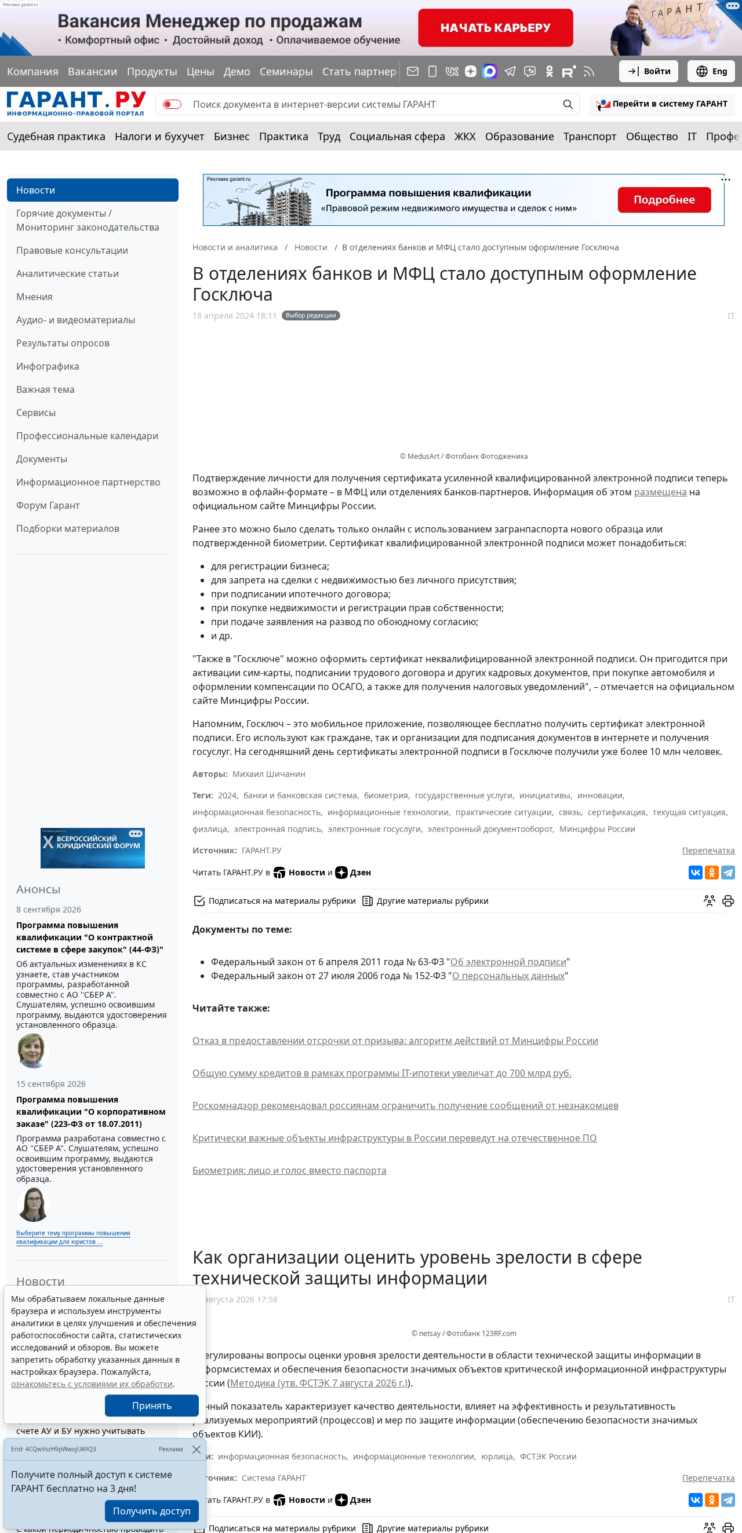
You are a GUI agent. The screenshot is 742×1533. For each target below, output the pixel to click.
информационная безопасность (256, 811)
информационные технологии (388, 811)
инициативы (544, 795)
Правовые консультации (72, 250)
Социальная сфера (397, 136)
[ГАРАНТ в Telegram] (510, 71)
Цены (200, 71)
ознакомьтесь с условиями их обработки (92, 1383)
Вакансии (93, 71)
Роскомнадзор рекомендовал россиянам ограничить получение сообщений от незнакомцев (405, 1105)
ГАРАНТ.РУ (262, 850)
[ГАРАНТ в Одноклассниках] (549, 71)
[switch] (172, 104)
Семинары (286, 71)
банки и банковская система (300, 795)
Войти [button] (657, 70)
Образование (519, 136)
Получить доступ (152, 1511)
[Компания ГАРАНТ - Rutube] (569, 71)
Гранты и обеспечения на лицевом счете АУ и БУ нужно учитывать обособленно (86, 1430)
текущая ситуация (689, 811)
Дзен (360, 872)
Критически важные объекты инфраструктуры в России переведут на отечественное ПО (394, 1138)
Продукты (152, 71)
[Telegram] (728, 872)
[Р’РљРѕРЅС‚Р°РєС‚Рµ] (696, 872)
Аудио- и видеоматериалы (75, 319)
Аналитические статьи (67, 273)
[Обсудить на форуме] (709, 901)
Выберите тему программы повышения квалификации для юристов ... (73, 1237)
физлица (209, 828)
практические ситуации (504, 811)
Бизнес (232, 136)
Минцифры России (597, 828)
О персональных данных (508, 975)
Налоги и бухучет (160, 136)
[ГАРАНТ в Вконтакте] (452, 71)
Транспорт (590, 136)
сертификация (617, 811)
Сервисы (36, 412)
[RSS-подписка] (589, 71)
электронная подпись (277, 828)
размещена (660, 492)
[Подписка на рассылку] (413, 71)
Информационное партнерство (88, 482)
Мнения (34, 296)
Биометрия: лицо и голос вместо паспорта (289, 1170)
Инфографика (47, 366)
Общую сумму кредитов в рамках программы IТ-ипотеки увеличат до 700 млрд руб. (382, 1073)
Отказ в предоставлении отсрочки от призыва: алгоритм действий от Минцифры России (395, 1040)
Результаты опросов (63, 343)
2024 (227, 795)
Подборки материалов (67, 528)
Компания (33, 71)
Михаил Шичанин (268, 773)
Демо (237, 71)
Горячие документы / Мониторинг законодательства (87, 220)
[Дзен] (471, 71)
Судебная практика (56, 136)
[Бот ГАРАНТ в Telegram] (530, 71)
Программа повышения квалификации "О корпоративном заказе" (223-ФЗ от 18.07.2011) (91, 1111)
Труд (329, 136)
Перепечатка (708, 850)
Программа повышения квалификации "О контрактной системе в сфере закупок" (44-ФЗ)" (89, 937)
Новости (35, 190)
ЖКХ (465, 136)
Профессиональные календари (87, 435)
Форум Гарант (48, 505)
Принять (152, 1405)
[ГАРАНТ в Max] (489, 71)
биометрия (386, 795)
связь (570, 811)
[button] (662, 104)
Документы (41, 458)
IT (692, 136)
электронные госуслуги (374, 828)
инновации (600, 795)
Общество (652, 136)
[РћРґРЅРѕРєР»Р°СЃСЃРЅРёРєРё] (712, 872)
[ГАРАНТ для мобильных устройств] (432, 71)
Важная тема (45, 389)
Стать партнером (366, 71)
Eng (720, 70)
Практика (283, 136)
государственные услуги (463, 795)
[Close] (196, 1449)
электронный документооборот (490, 828)
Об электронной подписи (508, 961)
